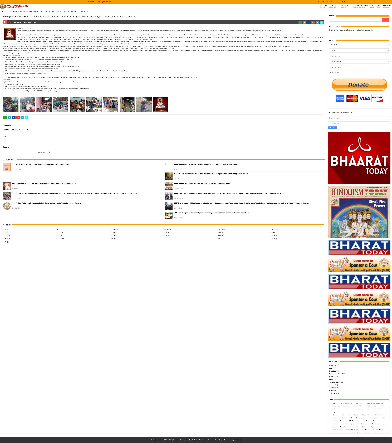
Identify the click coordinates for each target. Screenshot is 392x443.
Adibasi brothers (362, 424)
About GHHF (321, 2)
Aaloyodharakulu (366, 415)
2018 (353, 409)
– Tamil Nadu (333, 393)
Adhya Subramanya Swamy (369, 421)
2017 (346, 409)
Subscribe (333, 128)
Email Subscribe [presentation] (335, 112)
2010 (381, 406)
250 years (334, 412)
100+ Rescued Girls (346, 403)
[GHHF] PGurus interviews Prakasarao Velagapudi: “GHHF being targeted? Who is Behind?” (207, 164)
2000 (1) (6, 242)
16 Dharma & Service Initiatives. (340, 406)
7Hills (342, 415)
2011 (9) (167, 235)
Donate (373, 2)
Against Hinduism (336, 430)
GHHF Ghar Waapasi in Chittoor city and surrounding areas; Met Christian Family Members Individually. (211, 213)
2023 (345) (167, 229)
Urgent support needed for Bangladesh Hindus (348, 30)
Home (314, 2)
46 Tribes (381, 412)
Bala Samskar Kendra (11, 140)
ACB (351, 418)
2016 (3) (220, 232)
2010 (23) (221, 235)
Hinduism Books (359, 2)
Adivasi (385, 424)
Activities (342, 421)
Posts (27, 130)
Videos (379, 6)
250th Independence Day (348, 412)
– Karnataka (333, 388)
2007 (361, 406)
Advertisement (354, 427)
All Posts (323, 6)
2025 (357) (60, 229)
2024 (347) (114, 229)
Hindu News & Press (335, 374)
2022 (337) (221, 229)
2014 (333, 409)
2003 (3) (274, 239)
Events (331, 368)
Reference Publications (360, 6)
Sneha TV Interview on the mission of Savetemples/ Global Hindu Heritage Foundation (44, 183)
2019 (360, 409)
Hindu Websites (346, 2)
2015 (340, 409)
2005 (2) (167, 239)
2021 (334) (274, 229)
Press (367, 2)
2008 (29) (7, 239)
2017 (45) (167, 232)
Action (383, 418)
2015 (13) (274, 232)
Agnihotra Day (365, 430)
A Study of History (353, 415)
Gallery (372, 6)
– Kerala (331, 390)
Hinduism (6, 130)
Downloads (387, 6)
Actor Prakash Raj (353, 421)
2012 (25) (114, 235)
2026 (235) (7, 229)
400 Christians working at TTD (367, 412)
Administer (343, 427)
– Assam (332, 385)
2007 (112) (60, 239)
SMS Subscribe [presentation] (347, 112)
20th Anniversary (377, 409)
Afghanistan (374, 427)
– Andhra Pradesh (334, 382)
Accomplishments (361, 418)
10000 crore (359, 403)
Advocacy (364, 427)
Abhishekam (335, 418)
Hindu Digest (333, 6)
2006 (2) (113, 239)
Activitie (334, 421)
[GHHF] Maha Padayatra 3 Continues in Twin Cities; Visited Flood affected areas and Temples (46, 203)
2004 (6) (220, 239)
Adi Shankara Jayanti (348, 424)
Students (42, 140)
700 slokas (334, 415)
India (13, 130)
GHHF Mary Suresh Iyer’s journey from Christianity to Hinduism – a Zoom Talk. (40, 164)
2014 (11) (7, 235)
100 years (334, 403)
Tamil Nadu (20, 130)
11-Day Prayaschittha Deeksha (374, 403)
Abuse (344, 418)
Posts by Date (345, 6)
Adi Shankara (335, 424)
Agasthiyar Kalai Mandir (351, 430)
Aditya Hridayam (375, 424)
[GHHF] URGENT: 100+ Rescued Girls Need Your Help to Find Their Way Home (202, 183)
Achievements (374, 418)
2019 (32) (60, 232)
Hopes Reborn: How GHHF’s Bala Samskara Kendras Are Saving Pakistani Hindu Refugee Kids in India (211, 174)
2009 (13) (274, 235)
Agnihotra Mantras (378, 430)
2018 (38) (114, 232)
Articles (331, 366)
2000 (354, 406)
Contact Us (381, 2)
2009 (375, 406)
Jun (13, 11)
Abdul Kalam (378, 415)
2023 (8, 11)
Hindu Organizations (333, 2)
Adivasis (334, 427)
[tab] (334, 112)
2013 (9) (59, 235)
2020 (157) (7, 232)
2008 (368, 406)
